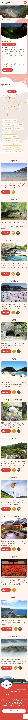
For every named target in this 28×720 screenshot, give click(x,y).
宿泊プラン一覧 (14, 711)
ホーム (2, 19)
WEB (18, 232)
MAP (13, 191)
